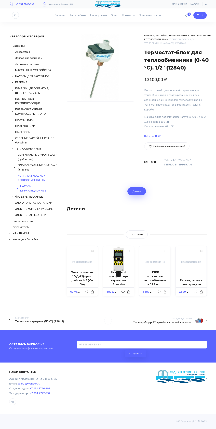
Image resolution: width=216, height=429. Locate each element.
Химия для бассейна (25, 239)
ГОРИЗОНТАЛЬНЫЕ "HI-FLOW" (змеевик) (37, 167)
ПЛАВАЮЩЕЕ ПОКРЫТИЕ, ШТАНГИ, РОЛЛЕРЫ (32, 91)
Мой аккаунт (179, 4)
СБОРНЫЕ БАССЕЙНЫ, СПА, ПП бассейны (34, 140)
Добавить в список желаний (169, 146)
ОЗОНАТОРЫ (21, 227)
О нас (114, 15)
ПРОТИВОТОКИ (25, 126)
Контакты (128, 15)
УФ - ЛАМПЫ (21, 233)
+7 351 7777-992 (40, 393)
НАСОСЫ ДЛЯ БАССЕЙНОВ (32, 76)
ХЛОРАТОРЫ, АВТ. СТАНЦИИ (33, 203)
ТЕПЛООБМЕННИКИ (179, 35)
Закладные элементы (28, 58)
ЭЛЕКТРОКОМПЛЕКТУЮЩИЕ (34, 209)
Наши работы (77, 15)
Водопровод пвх (23, 221)
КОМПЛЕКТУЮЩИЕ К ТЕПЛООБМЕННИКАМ (32, 178)
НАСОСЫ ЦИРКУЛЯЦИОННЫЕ (33, 188)
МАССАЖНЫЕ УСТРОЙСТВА (33, 70)
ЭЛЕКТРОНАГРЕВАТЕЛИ (30, 215)
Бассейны (161, 35)
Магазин (195, 4)
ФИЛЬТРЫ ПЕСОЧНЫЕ (29, 196)
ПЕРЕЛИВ (21, 82)
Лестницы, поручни (27, 64)
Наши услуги (98, 15)
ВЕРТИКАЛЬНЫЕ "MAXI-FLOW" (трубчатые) (37, 157)
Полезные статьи (150, 15)
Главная (60, 15)
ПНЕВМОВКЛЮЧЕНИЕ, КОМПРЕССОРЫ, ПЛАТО (30, 112)
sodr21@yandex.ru (29, 383)
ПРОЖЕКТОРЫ (24, 120)
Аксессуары (22, 52)
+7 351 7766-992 (25, 4)
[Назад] (108, 320)
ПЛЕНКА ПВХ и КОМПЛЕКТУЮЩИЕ (27, 101)
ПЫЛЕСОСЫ (22, 132)
